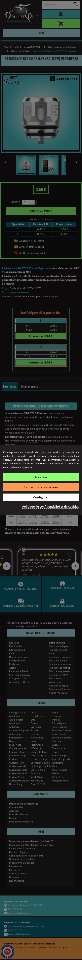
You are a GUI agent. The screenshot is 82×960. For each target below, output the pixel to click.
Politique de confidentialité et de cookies (50, 506)
